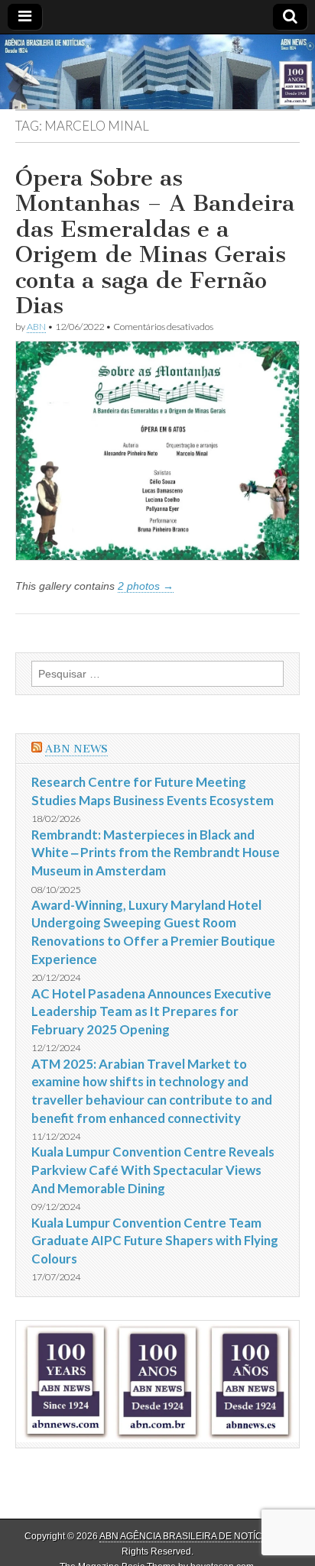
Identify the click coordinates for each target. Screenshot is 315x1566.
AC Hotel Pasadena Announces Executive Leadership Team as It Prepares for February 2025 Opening (151, 1011)
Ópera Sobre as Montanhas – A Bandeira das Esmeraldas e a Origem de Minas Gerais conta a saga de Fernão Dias (154, 242)
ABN (36, 326)
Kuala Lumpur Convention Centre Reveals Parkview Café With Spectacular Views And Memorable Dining (152, 1170)
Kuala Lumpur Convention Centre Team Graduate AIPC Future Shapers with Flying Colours (154, 1241)
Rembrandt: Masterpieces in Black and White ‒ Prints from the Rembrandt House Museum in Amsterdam (155, 852)
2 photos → (146, 586)
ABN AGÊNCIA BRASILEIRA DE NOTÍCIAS (188, 1536)
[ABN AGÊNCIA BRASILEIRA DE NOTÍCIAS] (157, 72)
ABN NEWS (76, 749)
